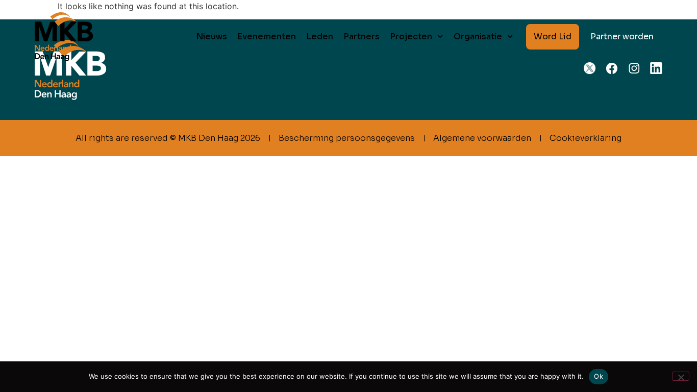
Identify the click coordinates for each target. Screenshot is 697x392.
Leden (319, 36)
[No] (680, 376)
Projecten (411, 36)
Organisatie (478, 36)
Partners (361, 36)
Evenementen (266, 36)
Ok (598, 376)
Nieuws (211, 36)
